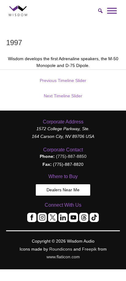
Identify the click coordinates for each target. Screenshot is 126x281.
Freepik (89, 249)
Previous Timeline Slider (63, 80)
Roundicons (60, 249)
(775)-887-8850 (71, 156)
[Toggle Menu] (112, 11)
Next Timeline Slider (63, 96)
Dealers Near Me (63, 190)
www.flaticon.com (63, 257)
